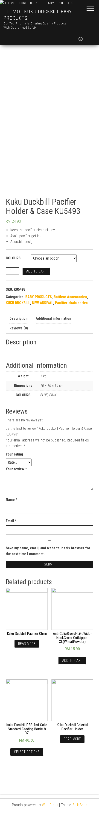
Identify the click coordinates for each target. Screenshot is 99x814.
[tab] (18, 319)
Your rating (14, 454)
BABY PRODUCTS (38, 297)
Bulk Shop (80, 805)
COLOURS (13, 258)
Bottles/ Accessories (70, 297)
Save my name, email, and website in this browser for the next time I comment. (48, 551)
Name (11, 499)
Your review (16, 469)
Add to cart (36, 271)
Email (11, 521)
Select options (27, 752)
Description (18, 318)
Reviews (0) (18, 328)
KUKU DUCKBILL (18, 303)
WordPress (50, 805)
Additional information (53, 318)
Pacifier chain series (71, 303)
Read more (26, 644)
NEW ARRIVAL (42, 303)
